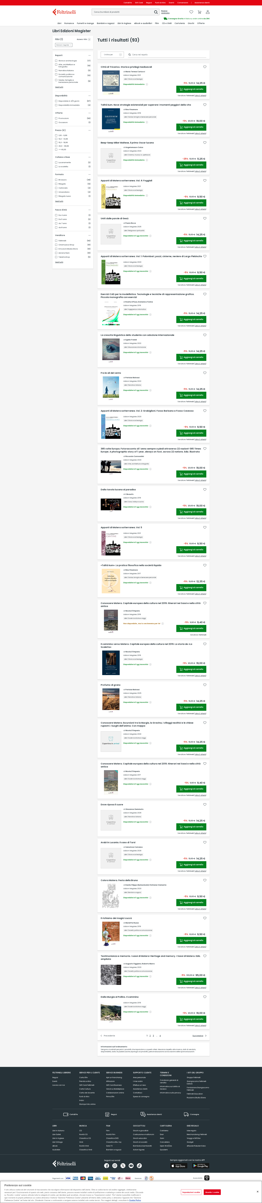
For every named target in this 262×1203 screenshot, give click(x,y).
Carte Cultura (85, 1089)
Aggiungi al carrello (193, 89)
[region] (131, 1192)
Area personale (139, 1077)
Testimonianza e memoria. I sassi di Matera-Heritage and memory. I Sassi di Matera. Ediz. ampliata (151, 958)
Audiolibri (56, 1150)
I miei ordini (138, 1081)
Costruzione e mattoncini (143, 1134)
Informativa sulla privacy (170, 1093)
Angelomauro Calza (134, 147)
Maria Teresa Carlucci (135, 71)
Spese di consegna (141, 1096)
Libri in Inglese (58, 1138)
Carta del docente (87, 1093)
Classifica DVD (112, 1138)
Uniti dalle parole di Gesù (114, 218)
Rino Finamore (131, 109)
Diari (162, 1134)
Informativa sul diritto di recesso (170, 1087)
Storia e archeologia (68, 61)
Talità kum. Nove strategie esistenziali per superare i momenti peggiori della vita (146, 104)
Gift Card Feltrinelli (86, 1085)
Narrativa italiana (66, 70)
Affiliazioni (110, 1081)
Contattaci (137, 1093)
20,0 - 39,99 (64, 146)
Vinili (81, 1142)
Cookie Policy (135, 1200)
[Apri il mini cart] (199, 12)
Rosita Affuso (131, 302)
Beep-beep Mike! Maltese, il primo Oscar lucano (127, 142)
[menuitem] (59, 23)
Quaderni (164, 1150)
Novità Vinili (84, 1146)
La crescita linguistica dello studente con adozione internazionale (137, 335)
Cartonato (63, 188)
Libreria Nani (64, 253)
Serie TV (109, 1146)
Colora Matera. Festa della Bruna (119, 880)
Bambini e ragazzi (113, 1150)
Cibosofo (129, 494)
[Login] (207, 12)
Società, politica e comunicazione (66, 75)
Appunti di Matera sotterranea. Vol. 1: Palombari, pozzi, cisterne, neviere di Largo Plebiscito (151, 256)
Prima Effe (110, 1096)
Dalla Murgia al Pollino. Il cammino (120, 997)
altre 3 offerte (200, 95)
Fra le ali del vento (111, 373)
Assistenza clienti (202, 2)
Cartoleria (164, 1130)
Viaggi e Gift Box (193, 1138)
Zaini (162, 1138)
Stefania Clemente (157, 885)
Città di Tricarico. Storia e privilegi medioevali (126, 67)
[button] (156, 12)
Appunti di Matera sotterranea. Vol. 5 (121, 527)
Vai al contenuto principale (64, 3)
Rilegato (62, 184)
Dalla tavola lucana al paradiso (118, 489)
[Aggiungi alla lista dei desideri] (205, 67)
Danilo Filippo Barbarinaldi (137, 885)
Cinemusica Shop (66, 245)
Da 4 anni (63, 215)
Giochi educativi (140, 1138)
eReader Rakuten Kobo (196, 1146)
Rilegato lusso (65, 196)
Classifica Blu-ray (113, 1142)
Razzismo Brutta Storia (196, 1097)
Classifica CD (85, 1138)
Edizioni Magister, (130, 75)
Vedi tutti (59, 87)
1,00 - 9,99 (63, 135)
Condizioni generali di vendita (169, 1081)
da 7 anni (63, 223)
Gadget (190, 1142)
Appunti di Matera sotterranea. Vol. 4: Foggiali (126, 180)
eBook (54, 1146)
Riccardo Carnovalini (134, 456)
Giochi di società (140, 1142)
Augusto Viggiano (133, 964)
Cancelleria (165, 1142)
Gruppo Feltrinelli (193, 1077)
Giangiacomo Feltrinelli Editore (196, 1082)
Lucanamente (65, 162)
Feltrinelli (62, 241)
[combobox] (125, 12)
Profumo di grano (110, 685)
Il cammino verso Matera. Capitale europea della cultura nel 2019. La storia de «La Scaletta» (146, 646)
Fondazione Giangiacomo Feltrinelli (198, 1088)
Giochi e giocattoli (140, 1130)
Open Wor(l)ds (166, 1146)
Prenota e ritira (85, 1081)
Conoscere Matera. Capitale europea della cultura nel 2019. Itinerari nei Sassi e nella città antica (150, 605)
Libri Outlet (56, 1134)
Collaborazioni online (115, 1093)
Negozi (149, 2)
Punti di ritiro (160, 2)
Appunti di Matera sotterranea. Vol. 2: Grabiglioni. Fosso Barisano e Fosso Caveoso (147, 410)
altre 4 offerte (200, 247)
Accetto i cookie (212, 1192)
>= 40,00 (62, 150)
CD (80, 1130)
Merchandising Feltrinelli (197, 1134)
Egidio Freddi (131, 340)
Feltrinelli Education (195, 1094)
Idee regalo (191, 1130)
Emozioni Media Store (68, 249)
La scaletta (63, 167)
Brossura (62, 180)
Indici (81, 1100)
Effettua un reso (139, 1085)
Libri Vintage (57, 1142)
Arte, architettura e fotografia (67, 65)
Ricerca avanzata (165, 12)
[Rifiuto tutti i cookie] (258, 1192)
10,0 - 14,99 (63, 139)
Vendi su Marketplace (115, 1089)
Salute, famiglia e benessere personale (68, 81)
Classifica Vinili (85, 1150)
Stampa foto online (87, 1104)
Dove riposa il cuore (112, 804)
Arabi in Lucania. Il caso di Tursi (118, 842)
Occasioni (63, 122)
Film (108, 1130)
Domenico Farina (145, 302)
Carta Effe (83, 1077)
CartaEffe (128, 2)
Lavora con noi (58, 1085)
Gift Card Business (114, 1085)
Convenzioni (182, 2)
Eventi (171, 2)
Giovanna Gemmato (134, 809)
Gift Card (139, 2)
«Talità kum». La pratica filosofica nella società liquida (131, 565)
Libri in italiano (58, 1130)
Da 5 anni (63, 219)
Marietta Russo (132, 923)
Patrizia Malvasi (132, 377)
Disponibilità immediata (69, 105)
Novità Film (110, 1134)
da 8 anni (63, 227)
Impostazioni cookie (191, 1192)
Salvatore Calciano (134, 847)
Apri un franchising (114, 1077)
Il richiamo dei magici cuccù (116, 918)
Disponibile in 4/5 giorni (69, 101)
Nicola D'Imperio (132, 611)
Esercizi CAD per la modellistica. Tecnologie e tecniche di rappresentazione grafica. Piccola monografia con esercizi (147, 296)
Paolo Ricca (130, 223)
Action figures (139, 1150)
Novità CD (83, 1134)
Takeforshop (64, 257)
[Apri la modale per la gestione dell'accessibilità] (207, 1178)
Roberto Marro (148, 964)
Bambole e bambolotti (142, 1146)
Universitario (64, 192)
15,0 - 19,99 (63, 142)
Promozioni (64, 118)
